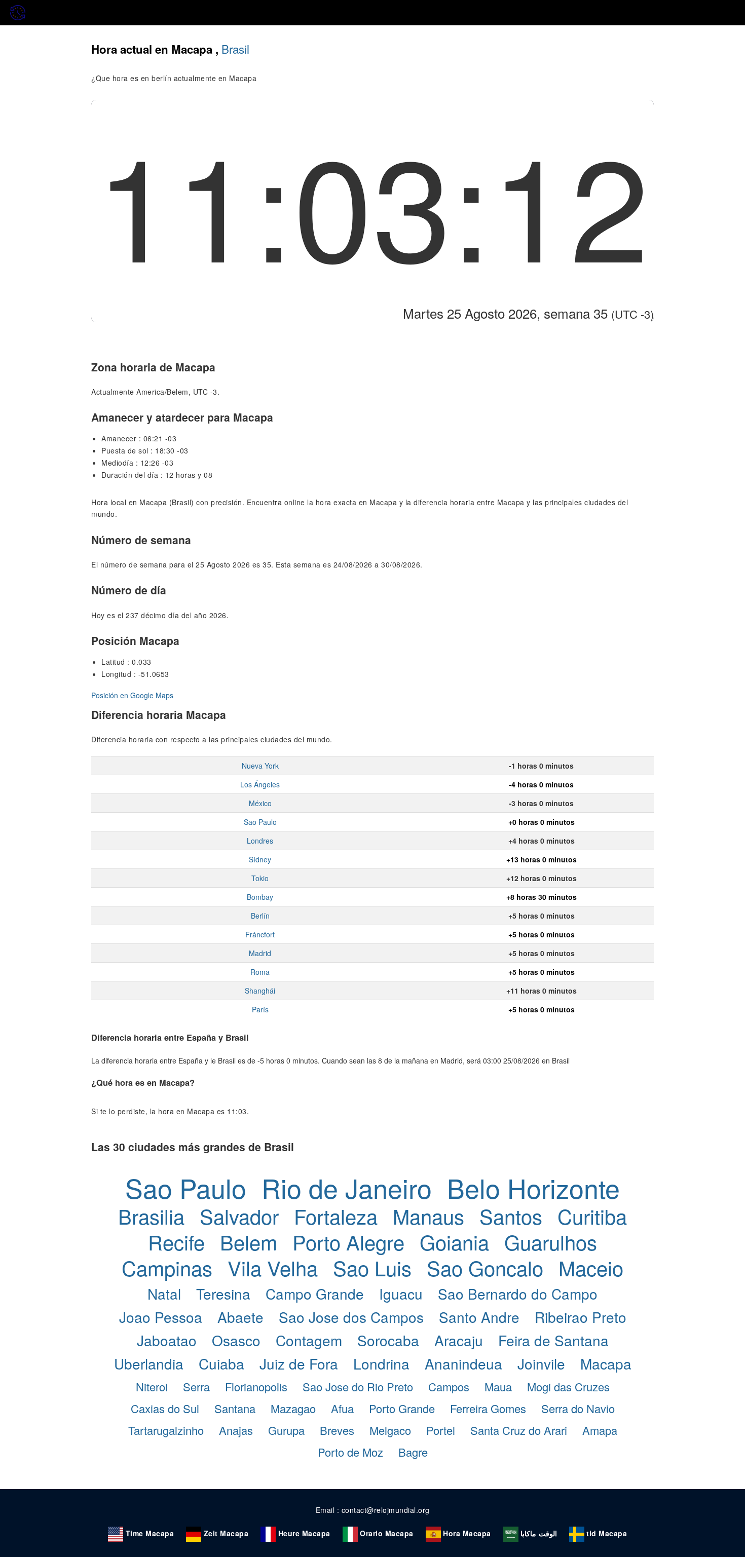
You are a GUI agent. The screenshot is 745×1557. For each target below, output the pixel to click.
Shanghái (260, 990)
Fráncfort (260, 934)
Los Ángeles (260, 784)
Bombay (260, 897)
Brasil (235, 49)
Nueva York (260, 766)
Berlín (260, 915)
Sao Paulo (260, 822)
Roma (260, 972)
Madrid (260, 953)
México (260, 803)
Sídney (260, 859)
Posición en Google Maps (132, 695)
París (260, 1009)
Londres (260, 841)
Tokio (260, 878)
